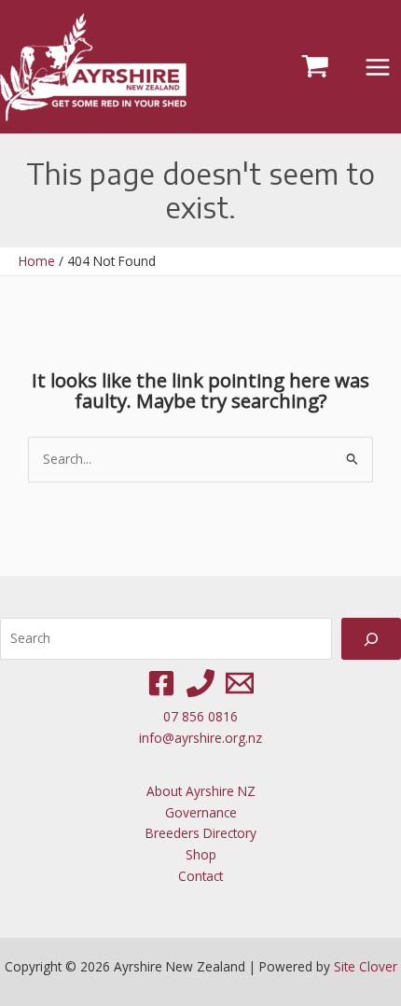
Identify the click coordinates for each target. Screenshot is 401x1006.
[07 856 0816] (200, 683)
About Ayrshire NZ (201, 791)
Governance (201, 812)
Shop (201, 854)
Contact (200, 876)
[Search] (371, 639)
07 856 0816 (200, 716)
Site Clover (365, 966)
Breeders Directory (200, 833)
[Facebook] (161, 683)
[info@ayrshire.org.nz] (240, 683)
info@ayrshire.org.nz (200, 738)
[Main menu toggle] (378, 67)
